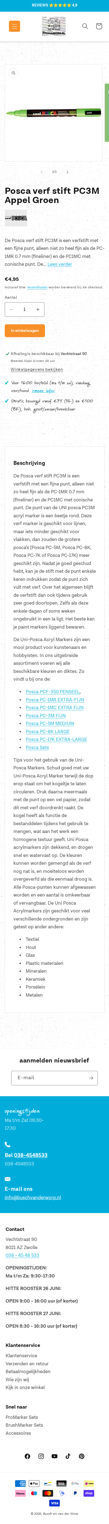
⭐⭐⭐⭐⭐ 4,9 (63, 5)
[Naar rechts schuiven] (67, 172)
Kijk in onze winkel (25, 1387)
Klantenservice (21, 1356)
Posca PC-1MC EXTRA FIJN (55, 708)
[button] (10, 26)
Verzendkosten (37, 287)
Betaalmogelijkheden (28, 1372)
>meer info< (43, 391)
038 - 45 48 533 (22, 1255)
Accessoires (18, 1433)
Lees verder (60, 264)
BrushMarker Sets (24, 1425)
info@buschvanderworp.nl (33, 1198)
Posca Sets (37, 747)
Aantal (11, 297)
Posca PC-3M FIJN (46, 716)
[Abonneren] (91, 1078)
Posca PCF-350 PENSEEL (53, 692)
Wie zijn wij (17, 1380)
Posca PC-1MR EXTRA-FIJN (55, 700)
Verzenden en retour (27, 1364)
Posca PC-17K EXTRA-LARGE (56, 739)
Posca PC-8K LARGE (48, 732)
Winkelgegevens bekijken (37, 369)
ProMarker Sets (22, 1417)
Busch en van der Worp (60, 1514)
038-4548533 (31, 1155)
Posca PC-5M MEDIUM (50, 723)
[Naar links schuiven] (41, 172)
